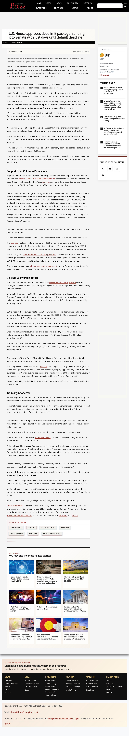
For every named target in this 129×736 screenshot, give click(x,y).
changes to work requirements (44, 266)
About (90, 8)
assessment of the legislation (62, 282)
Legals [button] (75, 8)
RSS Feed (109, 683)
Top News (33, 534)
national (65, 528)
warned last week (42, 437)
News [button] (59, 3)
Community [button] (72, 3)
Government (16, 528)
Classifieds (41, 8)
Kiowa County (30, 680)
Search (108, 680)
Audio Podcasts (92, 687)
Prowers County (31, 687)
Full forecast (104, 75)
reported (46, 182)
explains (43, 366)
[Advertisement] (112, 256)
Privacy (109, 692)
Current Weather (72, 680)
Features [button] (58, 8)
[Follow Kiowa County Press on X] (102, 168)
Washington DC (48, 528)
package (14, 243)
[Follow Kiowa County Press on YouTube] (102, 175)
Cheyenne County (31, 683)
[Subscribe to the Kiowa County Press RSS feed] (117, 168)
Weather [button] (88, 3)
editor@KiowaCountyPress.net (24, 712)
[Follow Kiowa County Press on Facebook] (110, 168)
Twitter (75, 515)
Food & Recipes (92, 680)
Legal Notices (50, 695)
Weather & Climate (73, 683)
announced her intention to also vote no (37, 178)
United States (17, 534)
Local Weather (71, 690)
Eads (27, 690)
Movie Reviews (91, 683)
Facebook (63, 515)
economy (31, 528)
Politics (7, 689)
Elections (8, 692)
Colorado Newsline (15, 505)
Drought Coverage (73, 687)
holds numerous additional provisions (39, 254)
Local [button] (48, 3)
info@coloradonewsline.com (19, 515)
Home (38, 3)
